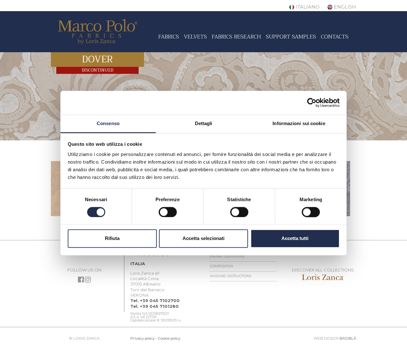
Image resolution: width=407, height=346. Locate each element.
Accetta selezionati (203, 238)
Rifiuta (112, 238)
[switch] (168, 212)
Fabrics (168, 36)
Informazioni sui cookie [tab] (298, 123)
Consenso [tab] (108, 123)
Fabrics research (236, 36)
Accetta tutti (294, 238)
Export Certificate (227, 256)
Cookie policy (169, 338)
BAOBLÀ (348, 338)
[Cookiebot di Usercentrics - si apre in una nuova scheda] (312, 102)
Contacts (334, 36)
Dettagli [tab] (203, 123)
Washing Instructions (230, 276)
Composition (221, 266)
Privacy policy (142, 338)
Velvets (195, 36)
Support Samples (291, 36)
